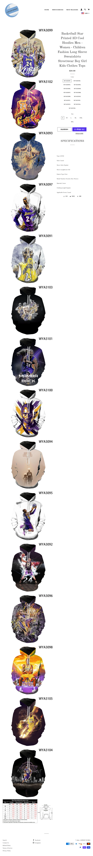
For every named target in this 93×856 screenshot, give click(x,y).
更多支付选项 (79, 133)
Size (72, 114)
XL (76, 118)
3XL (72, 121)
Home (46, 10)
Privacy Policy (7, 851)
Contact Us (6, 843)
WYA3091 (67, 80)
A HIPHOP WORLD (85, 840)
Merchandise (57, 10)
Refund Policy (7, 845)
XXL (81, 118)
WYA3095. (67, 88)
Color (72, 77)
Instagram (38, 843)
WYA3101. (67, 100)
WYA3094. (77, 84)
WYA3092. (77, 80)
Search (5, 840)
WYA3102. (77, 100)
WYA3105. (72, 108)
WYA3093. (67, 84)
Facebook (37, 840)
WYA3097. (67, 92)
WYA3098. (77, 92)
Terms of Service (7, 848)
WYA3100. (77, 96)
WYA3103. (67, 104)
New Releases (72, 10)
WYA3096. (77, 88)
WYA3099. (67, 96)
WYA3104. (77, 104)
